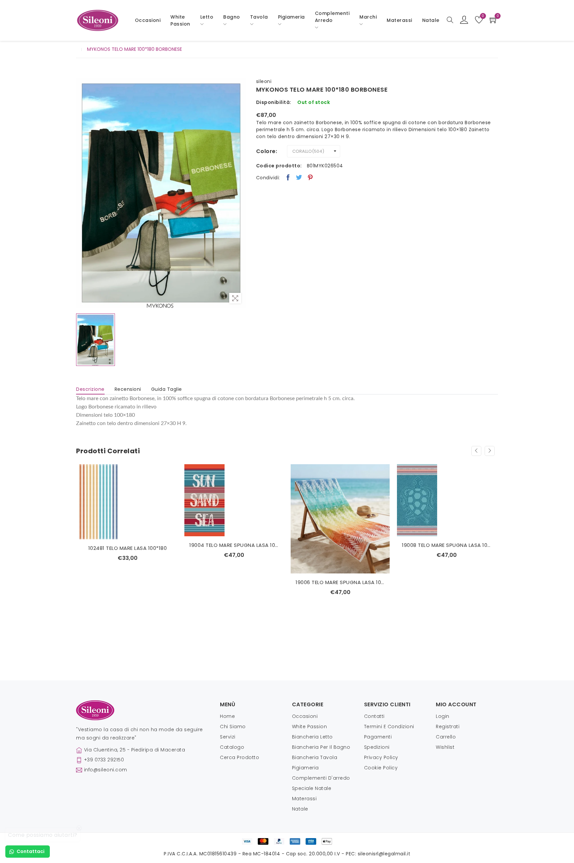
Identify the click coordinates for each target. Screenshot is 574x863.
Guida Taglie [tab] (166, 389)
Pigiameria (305, 767)
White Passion (180, 20)
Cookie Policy (381, 767)
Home (227, 716)
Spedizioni (377, 747)
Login (442, 716)
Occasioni (148, 20)
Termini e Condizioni (389, 726)
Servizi (228, 737)
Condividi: (268, 177)
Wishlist (445, 747)
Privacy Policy (381, 757)
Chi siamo (233, 726)
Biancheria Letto (312, 737)
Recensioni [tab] (128, 389)
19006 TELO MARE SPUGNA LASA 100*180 (340, 582)
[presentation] (476, 451)
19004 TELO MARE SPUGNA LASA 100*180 (233, 545)
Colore (266, 151)
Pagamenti (378, 737)
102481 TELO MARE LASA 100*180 (127, 548)
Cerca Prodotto (239, 757)
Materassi (399, 20)
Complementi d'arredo (321, 778)
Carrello (446, 737)
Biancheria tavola (314, 757)
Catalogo (232, 747)
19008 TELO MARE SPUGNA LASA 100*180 (446, 545)
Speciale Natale (312, 788)
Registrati (447, 726)
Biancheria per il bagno (321, 747)
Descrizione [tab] (90, 389)
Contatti (374, 716)
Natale (300, 809)
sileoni (264, 81)
